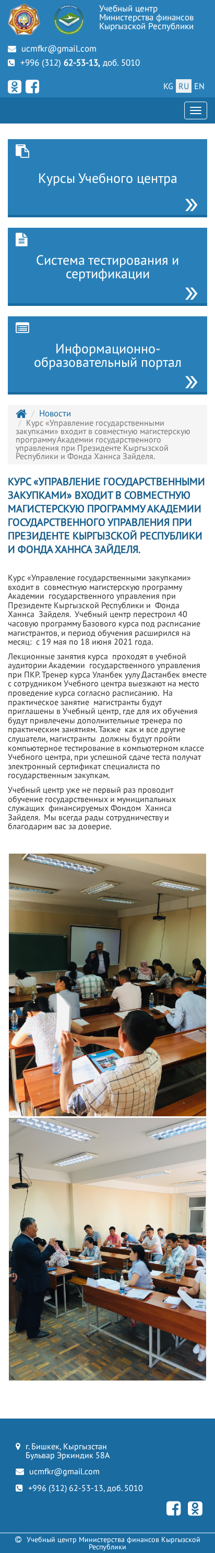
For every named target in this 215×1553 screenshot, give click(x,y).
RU (183, 86)
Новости (55, 413)
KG (168, 86)
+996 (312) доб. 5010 (80, 62)
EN (199, 86)
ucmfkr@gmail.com (59, 48)
